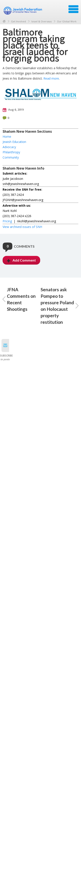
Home (4, 21)
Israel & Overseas (41, 21)
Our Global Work (66, 21)
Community (11, 157)
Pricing (7, 221)
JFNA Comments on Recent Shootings (21, 299)
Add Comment (24, 260)
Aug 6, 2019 (16, 109)
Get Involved (18, 21)
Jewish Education (14, 142)
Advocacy (9, 147)
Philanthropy (11, 152)
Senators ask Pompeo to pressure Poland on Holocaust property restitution (57, 306)
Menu (73, 9)
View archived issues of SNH (22, 227)
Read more (51, 78)
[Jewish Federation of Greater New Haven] (23, 10)
